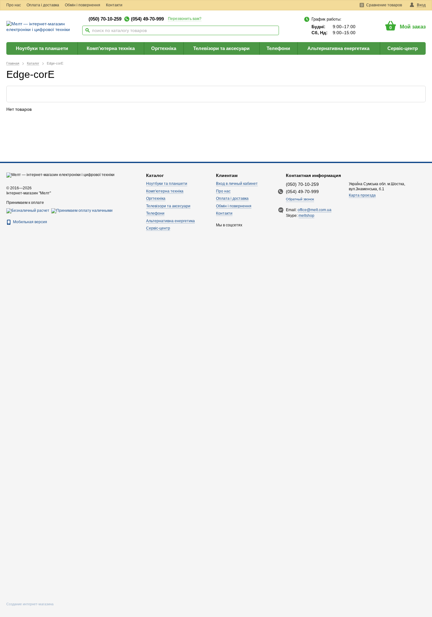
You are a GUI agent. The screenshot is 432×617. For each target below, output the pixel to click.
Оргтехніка (163, 48)
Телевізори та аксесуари (221, 48)
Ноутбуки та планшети (42, 48)
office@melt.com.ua (314, 210)
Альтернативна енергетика (338, 48)
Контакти (114, 5)
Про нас (13, 5)
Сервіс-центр (402, 48)
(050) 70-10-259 (105, 19)
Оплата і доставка (43, 5)
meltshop (306, 215)
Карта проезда (362, 195)
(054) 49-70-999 (147, 19)
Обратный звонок (300, 199)
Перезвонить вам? (184, 18)
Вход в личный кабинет (237, 183)
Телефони (278, 48)
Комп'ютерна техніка (111, 48)
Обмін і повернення (82, 5)
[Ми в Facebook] (133, 5)
